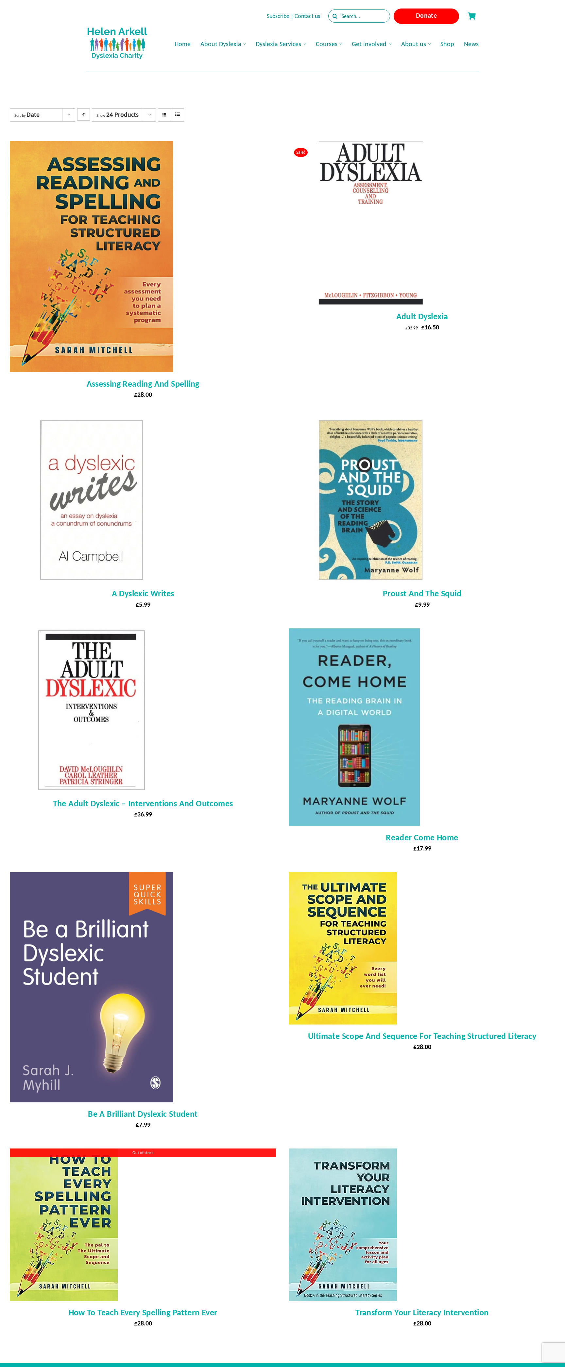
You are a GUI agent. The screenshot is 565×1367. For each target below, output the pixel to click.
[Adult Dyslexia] (371, 147)
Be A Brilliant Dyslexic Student (142, 1114)
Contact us (307, 16)
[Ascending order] (83, 114)
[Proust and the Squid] (371, 424)
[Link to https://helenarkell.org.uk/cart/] (471, 16)
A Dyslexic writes (143, 593)
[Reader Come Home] (354, 634)
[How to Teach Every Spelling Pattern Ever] (64, 1154)
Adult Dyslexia (422, 316)
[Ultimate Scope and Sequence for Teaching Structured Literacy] (343, 878)
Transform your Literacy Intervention (421, 1312)
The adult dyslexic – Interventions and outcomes (143, 803)
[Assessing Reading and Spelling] (91, 147)
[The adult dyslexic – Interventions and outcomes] (91, 634)
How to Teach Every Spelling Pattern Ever (143, 1312)
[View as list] (177, 114)
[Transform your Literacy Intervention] (343, 1154)
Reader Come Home (422, 837)
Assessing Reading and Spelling (143, 383)
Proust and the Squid (422, 593)
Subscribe (278, 16)
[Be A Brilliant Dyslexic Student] (91, 878)
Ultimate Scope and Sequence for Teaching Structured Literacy (422, 1036)
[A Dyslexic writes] (91, 424)
